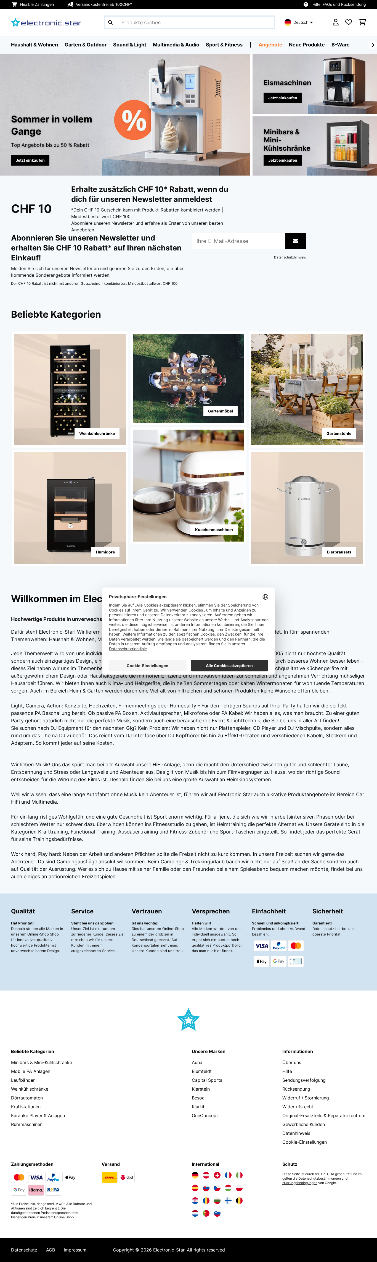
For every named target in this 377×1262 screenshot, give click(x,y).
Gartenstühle (338, 433)
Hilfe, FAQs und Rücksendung (339, 4)
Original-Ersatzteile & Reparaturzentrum (323, 1115)
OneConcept (205, 1115)
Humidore (105, 552)
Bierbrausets (339, 552)
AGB (50, 1250)
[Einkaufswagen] (362, 22)
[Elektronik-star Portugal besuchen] (206, 1213)
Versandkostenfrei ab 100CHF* (104, 4)
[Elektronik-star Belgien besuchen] (239, 1200)
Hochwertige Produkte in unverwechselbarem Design (75, 619)
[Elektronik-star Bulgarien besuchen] (217, 1200)
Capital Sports (207, 1080)
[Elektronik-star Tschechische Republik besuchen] (217, 1188)
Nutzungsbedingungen (299, 1183)
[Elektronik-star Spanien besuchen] (195, 1188)
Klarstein (201, 1089)
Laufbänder (23, 1080)
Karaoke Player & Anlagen (38, 1115)
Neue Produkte (307, 45)
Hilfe (287, 1071)
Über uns (291, 1062)
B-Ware (340, 45)
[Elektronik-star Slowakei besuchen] (206, 1188)
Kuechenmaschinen (214, 529)
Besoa (198, 1098)
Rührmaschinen (27, 1124)
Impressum (75, 1250)
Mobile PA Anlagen (30, 1071)
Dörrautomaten (27, 1098)
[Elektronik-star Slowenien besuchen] (217, 1213)
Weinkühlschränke (97, 433)
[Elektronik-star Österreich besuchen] (206, 1175)
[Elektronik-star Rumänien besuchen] (206, 1200)
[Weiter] (373, 45)
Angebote (270, 45)
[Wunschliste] (348, 22)
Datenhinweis (296, 1133)
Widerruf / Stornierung (305, 1098)
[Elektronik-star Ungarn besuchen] (228, 1188)
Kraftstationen (26, 1106)
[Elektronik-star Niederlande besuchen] (195, 1213)
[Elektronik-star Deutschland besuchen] (195, 1175)
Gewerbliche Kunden (303, 1124)
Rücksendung (296, 1089)
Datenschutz (24, 1250)
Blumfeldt (202, 1071)
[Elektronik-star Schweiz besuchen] (217, 1175)
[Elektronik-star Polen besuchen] (239, 1188)
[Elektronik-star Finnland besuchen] (228, 1200)
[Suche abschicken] (110, 22)
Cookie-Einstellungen (304, 1142)
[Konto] (336, 22)
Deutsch (300, 22)
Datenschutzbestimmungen (319, 1178)
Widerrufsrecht (297, 1106)
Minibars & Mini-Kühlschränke (41, 1062)
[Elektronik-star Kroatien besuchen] (195, 1200)
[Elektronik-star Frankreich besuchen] (228, 1175)
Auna (197, 1062)
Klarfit (198, 1106)
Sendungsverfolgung (304, 1080)
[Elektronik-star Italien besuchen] (239, 1175)
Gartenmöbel (220, 411)
